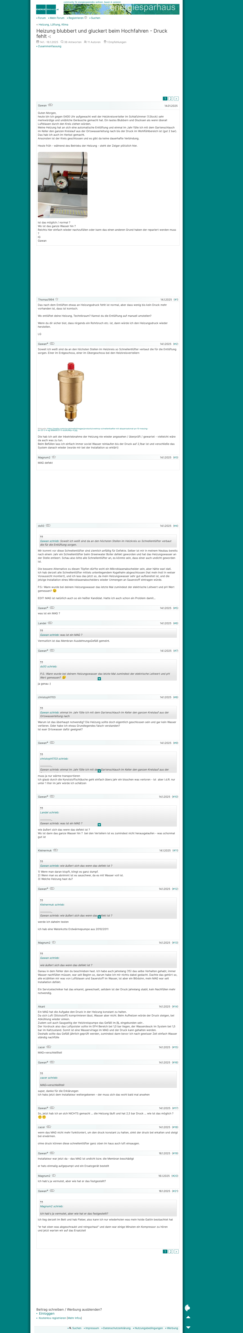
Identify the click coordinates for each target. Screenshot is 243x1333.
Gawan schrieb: (49, 541)
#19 (175, 1153)
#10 (175, 796)
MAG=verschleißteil (69, 1082)
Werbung (172, 1328)
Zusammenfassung (49, 46)
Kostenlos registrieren (52, 1318)
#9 (175, 743)
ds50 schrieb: (48, 666)
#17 (175, 1108)
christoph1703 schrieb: (54, 758)
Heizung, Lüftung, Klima (53, 24)
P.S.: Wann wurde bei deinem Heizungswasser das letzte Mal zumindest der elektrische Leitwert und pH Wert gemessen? (105, 672)
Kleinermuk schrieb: (52, 904)
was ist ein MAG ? (69, 635)
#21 (175, 1191)
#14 (175, 1006)
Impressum (92, 1328)
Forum (42, 18)
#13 (175, 942)
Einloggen (46, 1313)
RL (118, 1022)
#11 (175, 850)
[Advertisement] (108, 72)
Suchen (95, 18)
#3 (175, 457)
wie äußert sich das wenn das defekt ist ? (76, 866)
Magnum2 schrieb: (51, 1206)
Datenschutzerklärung (117, 1328)
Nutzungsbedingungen (149, 1328)
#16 (175, 1062)
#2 (175, 344)
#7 (175, 650)
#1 (176, 299)
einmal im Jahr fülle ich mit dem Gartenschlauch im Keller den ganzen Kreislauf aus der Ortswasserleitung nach (104, 715)
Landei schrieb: (49, 812)
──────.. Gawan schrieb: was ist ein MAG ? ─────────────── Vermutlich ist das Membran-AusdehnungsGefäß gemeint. (76, 818)
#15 (175, 1047)
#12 (175, 888)
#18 (175, 1127)
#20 (174, 1175)
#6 (175, 623)
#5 (175, 608)
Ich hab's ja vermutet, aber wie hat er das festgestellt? (74, 1210)
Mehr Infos (74, 1318)
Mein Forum (57, 18)
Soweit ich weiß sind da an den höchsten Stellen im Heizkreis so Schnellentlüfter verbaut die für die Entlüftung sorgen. (105, 543)
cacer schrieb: (49, 1077)
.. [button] (99, 679)
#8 (175, 697)
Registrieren (76, 18)
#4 (175, 525)
